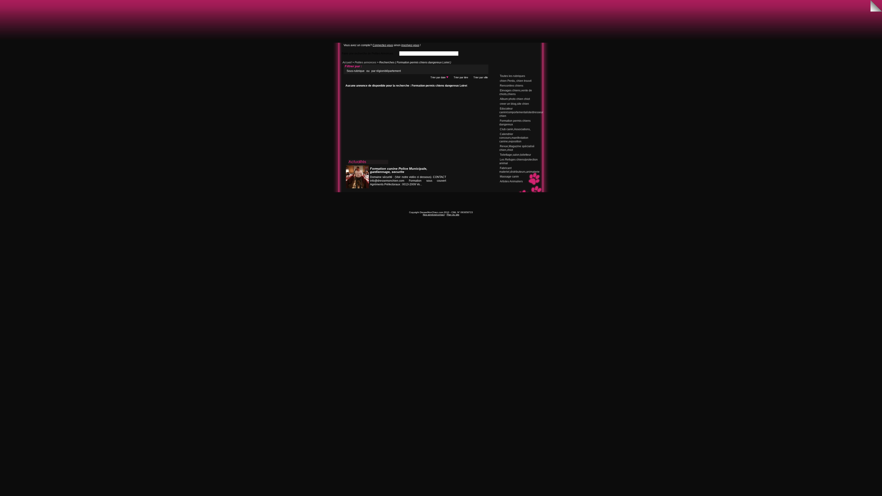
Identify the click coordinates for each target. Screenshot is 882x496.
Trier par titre (461, 77)
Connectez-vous (383, 45)
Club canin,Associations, (515, 129)
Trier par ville (480, 77)
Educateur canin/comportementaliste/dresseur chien (521, 112)
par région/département (386, 71)
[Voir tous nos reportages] (428, 189)
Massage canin (509, 176)
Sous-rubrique (356, 71)
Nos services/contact (434, 214)
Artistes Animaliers (511, 181)
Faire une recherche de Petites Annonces (367, 53)
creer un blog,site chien (514, 103)
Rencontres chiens (511, 85)
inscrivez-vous (410, 45)
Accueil (347, 62)
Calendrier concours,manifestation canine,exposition (513, 137)
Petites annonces (365, 62)
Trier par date (438, 77)
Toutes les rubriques (512, 76)
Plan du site (453, 214)
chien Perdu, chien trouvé (516, 80)
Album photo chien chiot (515, 99)
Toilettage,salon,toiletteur (515, 154)
